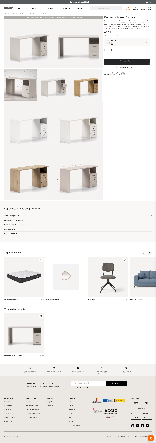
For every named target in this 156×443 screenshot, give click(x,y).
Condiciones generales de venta (143, 436)
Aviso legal (110, 436)
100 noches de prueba (32, 417)
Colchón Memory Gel (11, 300)
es (147, 2)
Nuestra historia (8, 406)
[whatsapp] (113, 74)
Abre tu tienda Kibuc (10, 421)
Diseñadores (7, 410)
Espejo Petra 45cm (52, 300)
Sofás (70, 402)
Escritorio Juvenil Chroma (13, 356)
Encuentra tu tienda (9, 417)
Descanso (71, 417)
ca (151, 2)
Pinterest (118, 74)
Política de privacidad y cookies (123, 436)
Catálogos (50, 406)
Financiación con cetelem (33, 413)
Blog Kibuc (50, 402)
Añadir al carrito (128, 61)
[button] (144, 253)
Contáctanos (29, 402)
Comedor (71, 406)
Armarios (71, 421)
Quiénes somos (8, 402)
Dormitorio (72, 410)
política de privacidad (84, 388)
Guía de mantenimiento (32, 410)
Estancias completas (74, 425)
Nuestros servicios (9, 413)
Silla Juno (91, 300)
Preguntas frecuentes (32, 406)
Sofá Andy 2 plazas (136, 300)
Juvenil (71, 413)
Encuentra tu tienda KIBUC (79, 2)
